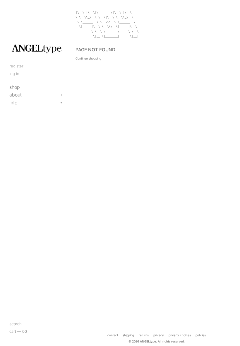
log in (14, 73)
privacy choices (180, 335)
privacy (158, 335)
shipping (128, 335)
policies (201, 335)
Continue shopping (88, 58)
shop (14, 87)
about (15, 94)
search (15, 323)
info (13, 102)
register (16, 66)
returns (144, 335)
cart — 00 (18, 331)
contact (112, 335)
